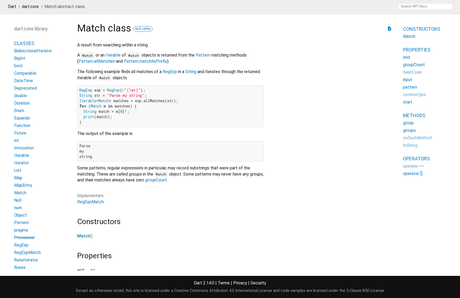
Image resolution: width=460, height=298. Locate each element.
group (408, 122)
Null (17, 200)
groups (409, 130)
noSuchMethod (417, 137)
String (190, 71)
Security (258, 282)
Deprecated (25, 88)
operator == (413, 166)
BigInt (19, 58)
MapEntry (23, 185)
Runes (20, 267)
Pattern (203, 55)
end (80, 270)
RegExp (170, 71)
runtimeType (414, 94)
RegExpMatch (90, 201)
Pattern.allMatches (97, 61)
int (93, 270)
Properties (416, 50)
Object (20, 215)
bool (18, 65)
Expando (22, 118)
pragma (21, 230)
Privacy (240, 282)
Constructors (421, 29)
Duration (22, 103)
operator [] (412, 173)
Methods (414, 115)
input (407, 79)
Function (22, 125)
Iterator (21, 162)
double (20, 95)
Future (20, 133)
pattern (410, 87)
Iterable (113, 55)
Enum (19, 110)
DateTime (23, 80)
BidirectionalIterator (33, 50)
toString (410, 145)
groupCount (156, 179)
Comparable (25, 73)
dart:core (30, 6)
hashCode (412, 72)
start (407, 102)
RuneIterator (26, 260)
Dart (12, 6)
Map (18, 177)
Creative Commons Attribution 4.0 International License (223, 290)
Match (83, 236)
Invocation (24, 147)
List (17, 170)
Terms (224, 282)
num (18, 207)
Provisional (24, 237)
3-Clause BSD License (365, 290)
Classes (24, 43)
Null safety (143, 29)
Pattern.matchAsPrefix (145, 61)
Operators (416, 158)
